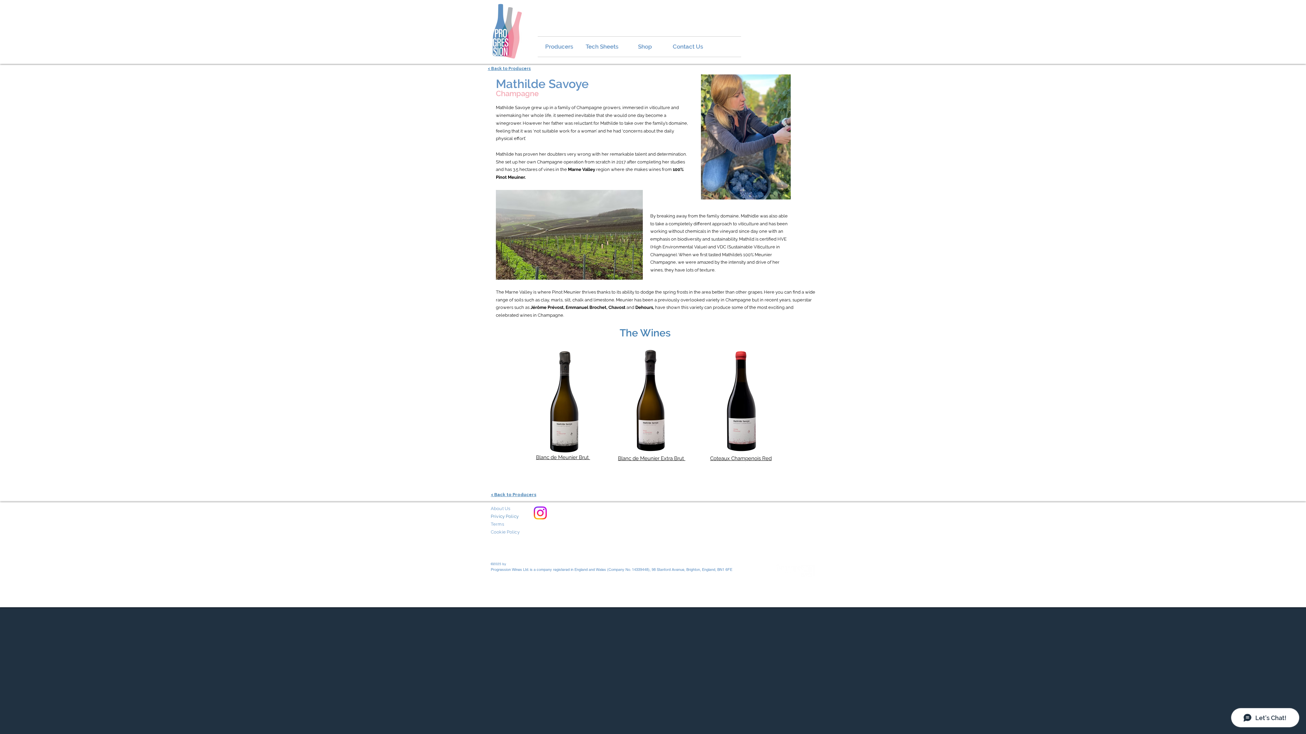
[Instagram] (540, 513)
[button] (746, 136)
